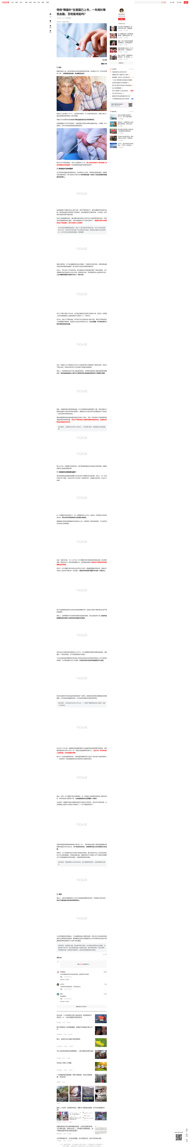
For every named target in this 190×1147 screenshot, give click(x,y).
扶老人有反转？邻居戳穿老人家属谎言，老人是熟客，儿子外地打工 (125, 56)
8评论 (64, 1140)
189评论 (65, 1070)
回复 (61, 977)
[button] (12, 2)
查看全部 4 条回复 (64, 1001)
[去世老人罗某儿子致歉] (101, 1066)
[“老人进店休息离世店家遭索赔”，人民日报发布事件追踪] (101, 1054)
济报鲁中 (59, 1082)
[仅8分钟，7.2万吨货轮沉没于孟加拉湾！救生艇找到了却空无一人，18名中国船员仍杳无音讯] (101, 1018)
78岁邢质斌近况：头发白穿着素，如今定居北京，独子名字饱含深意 (79, 1138)
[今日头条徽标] (5, 2)
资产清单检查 (97, 1146)
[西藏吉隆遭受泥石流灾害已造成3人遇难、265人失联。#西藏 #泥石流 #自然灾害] (88, 1094)
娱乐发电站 (68, 18)
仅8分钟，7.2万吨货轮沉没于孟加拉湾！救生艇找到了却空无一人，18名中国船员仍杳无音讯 (74, 1016)
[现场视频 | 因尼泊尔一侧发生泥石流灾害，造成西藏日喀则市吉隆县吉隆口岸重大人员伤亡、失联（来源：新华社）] (62, 1094)
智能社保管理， (67, 1144)
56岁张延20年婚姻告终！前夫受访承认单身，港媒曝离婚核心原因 (125, 27)
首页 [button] (187, 1131)
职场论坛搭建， (66, 1146)
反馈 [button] (187, 1136)
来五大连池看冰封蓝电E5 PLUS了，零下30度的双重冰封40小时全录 (125, 116)
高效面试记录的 (81, 1146)
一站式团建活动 (91, 1144)
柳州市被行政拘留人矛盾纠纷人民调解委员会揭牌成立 (125, 130)
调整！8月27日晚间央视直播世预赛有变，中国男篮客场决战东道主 (125, 41)
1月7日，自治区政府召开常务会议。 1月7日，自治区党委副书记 (125, 144)
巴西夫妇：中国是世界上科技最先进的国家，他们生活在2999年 (125, 123)
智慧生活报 (59, 1133)
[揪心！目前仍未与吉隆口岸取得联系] (101, 1042)
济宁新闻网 (59, 1070)
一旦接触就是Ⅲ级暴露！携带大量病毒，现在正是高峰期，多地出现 (74, 1076)
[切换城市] (22, 2)
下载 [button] (186, 1140)
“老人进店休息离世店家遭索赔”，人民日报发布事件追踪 (75, 1051)
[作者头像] (121, 10)
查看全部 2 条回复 (64, 979)
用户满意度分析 (99, 1144)
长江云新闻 (59, 1046)
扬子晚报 (59, 1022)
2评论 (63, 1058)
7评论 (63, 1022)
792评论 (64, 1122)
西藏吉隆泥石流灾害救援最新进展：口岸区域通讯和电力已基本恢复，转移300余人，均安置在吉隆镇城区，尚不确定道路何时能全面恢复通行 (75, 1128)
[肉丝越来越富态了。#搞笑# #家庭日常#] (101, 1094)
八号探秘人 (59, 1140)
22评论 (65, 1034)
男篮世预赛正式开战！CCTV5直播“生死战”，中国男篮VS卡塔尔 (125, 49)
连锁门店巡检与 (83, 1144)
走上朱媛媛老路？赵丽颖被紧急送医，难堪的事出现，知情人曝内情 (125, 34)
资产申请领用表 (89, 1146)
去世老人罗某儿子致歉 (64, 1063)
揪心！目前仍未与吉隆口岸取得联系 (68, 1039)
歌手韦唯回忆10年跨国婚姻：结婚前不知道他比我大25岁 (75, 1028)
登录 (186, 2)
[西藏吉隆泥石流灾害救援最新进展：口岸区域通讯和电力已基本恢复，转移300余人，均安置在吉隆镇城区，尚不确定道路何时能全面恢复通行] (101, 1130)
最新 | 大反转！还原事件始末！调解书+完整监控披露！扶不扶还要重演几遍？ (81, 1109)
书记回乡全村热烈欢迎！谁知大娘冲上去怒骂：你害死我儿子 (125, 137)
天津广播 (59, 1122)
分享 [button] (50, 32)
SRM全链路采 (75, 1144)
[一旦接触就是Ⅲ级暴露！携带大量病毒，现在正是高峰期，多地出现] (101, 1078)
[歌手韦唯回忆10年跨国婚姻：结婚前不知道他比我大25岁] (101, 1030)
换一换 (131, 69)
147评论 (65, 1046)
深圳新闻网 (59, 1034)
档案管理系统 (74, 1146)
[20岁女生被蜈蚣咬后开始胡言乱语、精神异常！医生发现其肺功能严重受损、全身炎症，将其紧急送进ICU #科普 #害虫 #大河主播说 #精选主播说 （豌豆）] (75, 1094)
